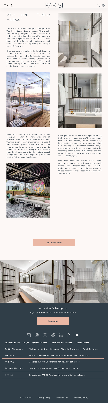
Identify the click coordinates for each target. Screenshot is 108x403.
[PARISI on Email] (29, 335)
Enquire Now (54, 242)
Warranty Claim (81, 355)
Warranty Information (61, 355)
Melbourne (34, 349)
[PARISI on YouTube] (77, 335)
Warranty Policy (81, 398)
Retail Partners (90, 349)
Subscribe (53, 321)
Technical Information (62, 343)
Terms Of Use (62, 398)
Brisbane (54, 349)
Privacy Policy (44, 398)
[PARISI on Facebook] (53, 335)
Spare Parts (82, 343)
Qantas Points (40, 343)
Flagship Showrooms (71, 349)
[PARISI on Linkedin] (61, 335)
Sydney (44, 349)
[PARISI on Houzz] (69, 335)
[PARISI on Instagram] (45, 335)
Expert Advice (12, 343)
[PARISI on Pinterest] (37, 335)
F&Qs (26, 343)
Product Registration (39, 355)
